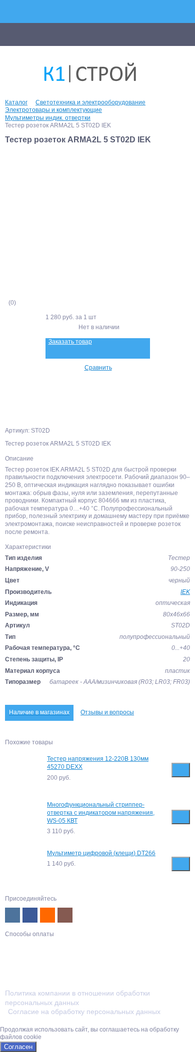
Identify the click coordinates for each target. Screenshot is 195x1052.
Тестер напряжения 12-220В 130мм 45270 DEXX (97, 762)
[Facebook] (30, 915)
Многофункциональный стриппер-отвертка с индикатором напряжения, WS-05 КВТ (100, 812)
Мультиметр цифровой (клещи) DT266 (101, 853)
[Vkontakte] (12, 915)
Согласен (18, 1047)
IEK (185, 591)
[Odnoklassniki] (47, 915)
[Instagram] (65, 915)
